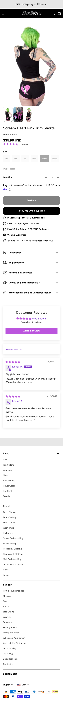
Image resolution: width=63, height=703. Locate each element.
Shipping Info (16, 262)
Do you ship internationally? (24, 282)
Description (15, 252)
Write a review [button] (31, 330)
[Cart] (59, 13)
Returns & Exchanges (20, 272)
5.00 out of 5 (39, 318)
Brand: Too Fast (10, 134)
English (6, 684)
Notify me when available (31, 210)
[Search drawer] (53, 13)
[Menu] (4, 13)
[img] (13, 362)
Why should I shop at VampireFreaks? (30, 292)
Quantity (7, 177)
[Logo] (31, 13)
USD (24, 684)
